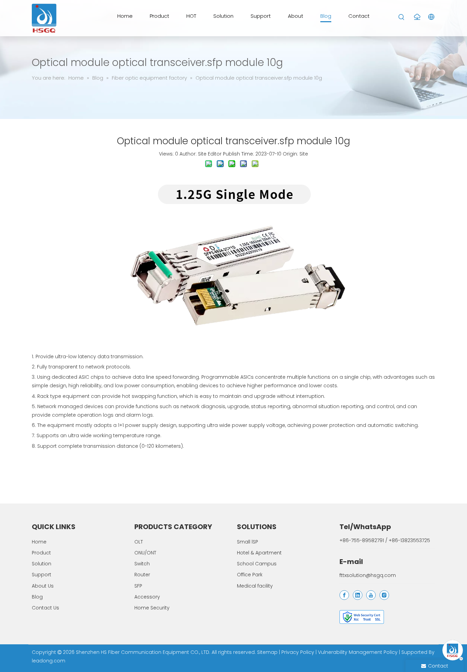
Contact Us (45, 607)
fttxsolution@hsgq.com (367, 575)
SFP (138, 585)
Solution (41, 563)
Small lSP (247, 541)
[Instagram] (384, 595)
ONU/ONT (145, 552)
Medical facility (255, 585)
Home (39, 541)
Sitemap (267, 652)
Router (142, 574)
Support (41, 574)
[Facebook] (344, 595)
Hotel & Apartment (259, 552)
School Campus (257, 563)
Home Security (152, 607)
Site (303, 153)
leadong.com (48, 660)
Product (41, 552)
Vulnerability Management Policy (358, 652)
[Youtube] (371, 595)
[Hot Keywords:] (401, 17)
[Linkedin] (357, 595)
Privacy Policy (297, 652)
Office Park (250, 574)
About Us (43, 585)
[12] (361, 617)
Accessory (147, 596)
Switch (142, 563)
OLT (138, 541)
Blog (37, 596)
